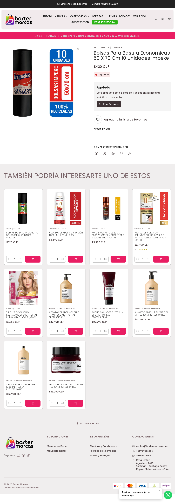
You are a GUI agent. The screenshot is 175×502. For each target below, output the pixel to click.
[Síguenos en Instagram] (18, 455)
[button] (79, 16)
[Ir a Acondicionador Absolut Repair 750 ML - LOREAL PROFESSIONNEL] (66, 288)
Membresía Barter (57, 446)
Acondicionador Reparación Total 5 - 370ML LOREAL (66, 234)
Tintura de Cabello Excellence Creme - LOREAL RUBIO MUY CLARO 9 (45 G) (21, 315)
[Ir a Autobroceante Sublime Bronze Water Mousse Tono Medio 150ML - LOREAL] (109, 208)
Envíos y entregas (100, 455)
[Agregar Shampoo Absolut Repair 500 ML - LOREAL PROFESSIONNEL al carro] (161, 331)
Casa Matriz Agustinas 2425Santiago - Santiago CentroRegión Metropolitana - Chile (152, 465)
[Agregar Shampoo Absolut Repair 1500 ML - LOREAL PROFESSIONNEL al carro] (33, 403)
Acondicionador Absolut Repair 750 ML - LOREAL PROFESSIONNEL (64, 315)
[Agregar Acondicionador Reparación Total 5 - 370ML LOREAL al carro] (75, 259)
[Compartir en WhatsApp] (113, 153)
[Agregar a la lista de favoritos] (36, 207)
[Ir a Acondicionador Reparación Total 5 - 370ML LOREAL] (66, 208)
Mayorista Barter (56, 450)
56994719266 (143, 455)
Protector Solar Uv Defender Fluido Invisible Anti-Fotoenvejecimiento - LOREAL (150, 236)
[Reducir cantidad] (9, 259)
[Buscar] (156, 19)
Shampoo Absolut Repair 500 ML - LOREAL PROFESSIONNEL (151, 313)
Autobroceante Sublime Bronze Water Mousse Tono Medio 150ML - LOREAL (108, 235)
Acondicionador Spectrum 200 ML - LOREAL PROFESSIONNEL (107, 315)
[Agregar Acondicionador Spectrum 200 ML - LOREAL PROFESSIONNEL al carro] (118, 331)
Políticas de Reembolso (103, 450)
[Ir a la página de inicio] (18, 19)
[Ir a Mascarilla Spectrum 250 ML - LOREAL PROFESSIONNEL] (66, 360)
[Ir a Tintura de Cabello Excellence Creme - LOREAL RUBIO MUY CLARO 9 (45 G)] (23, 288)
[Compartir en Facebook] (96, 153)
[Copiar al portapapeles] (129, 153)
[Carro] (169, 19)
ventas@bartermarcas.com (151, 446)
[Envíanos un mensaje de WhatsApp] (168, 495)
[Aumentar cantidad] (20, 259)
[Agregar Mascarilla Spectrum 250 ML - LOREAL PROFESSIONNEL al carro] (75, 403)
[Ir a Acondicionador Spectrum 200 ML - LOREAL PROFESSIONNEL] (109, 288)
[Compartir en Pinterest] (121, 153)
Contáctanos (110, 104)
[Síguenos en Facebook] (23, 455)
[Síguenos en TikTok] (28, 455)
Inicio (38, 36)
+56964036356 (144, 450)
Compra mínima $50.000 (105, 3)
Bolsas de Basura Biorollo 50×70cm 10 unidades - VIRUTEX (22, 235)
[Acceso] (162, 19)
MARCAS (51, 36)
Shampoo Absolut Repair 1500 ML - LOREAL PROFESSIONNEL (20, 387)
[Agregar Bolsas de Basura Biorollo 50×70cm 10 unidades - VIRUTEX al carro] (33, 259)
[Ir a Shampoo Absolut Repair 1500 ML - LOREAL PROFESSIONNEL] (23, 360)
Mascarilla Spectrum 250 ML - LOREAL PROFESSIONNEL (66, 385)
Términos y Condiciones (103, 446)
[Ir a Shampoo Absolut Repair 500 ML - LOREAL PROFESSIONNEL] (151, 288)
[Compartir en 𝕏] (105, 153)
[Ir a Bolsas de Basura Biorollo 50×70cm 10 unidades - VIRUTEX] (23, 208)
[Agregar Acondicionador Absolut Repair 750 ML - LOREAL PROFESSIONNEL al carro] (75, 331)
